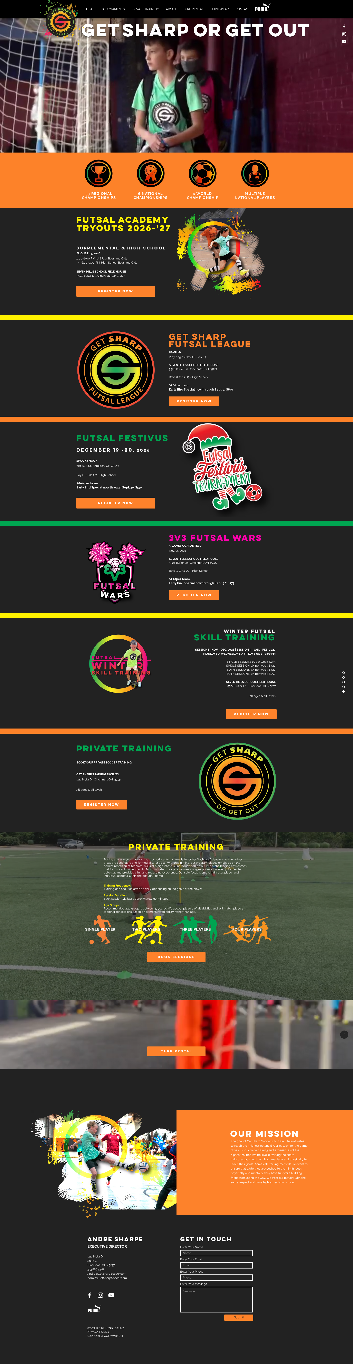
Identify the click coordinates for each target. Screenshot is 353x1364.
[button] (89, 9)
